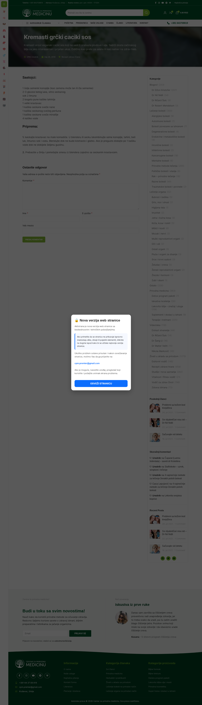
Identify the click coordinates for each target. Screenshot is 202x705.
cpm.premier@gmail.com (87, 363)
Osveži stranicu (101, 383)
